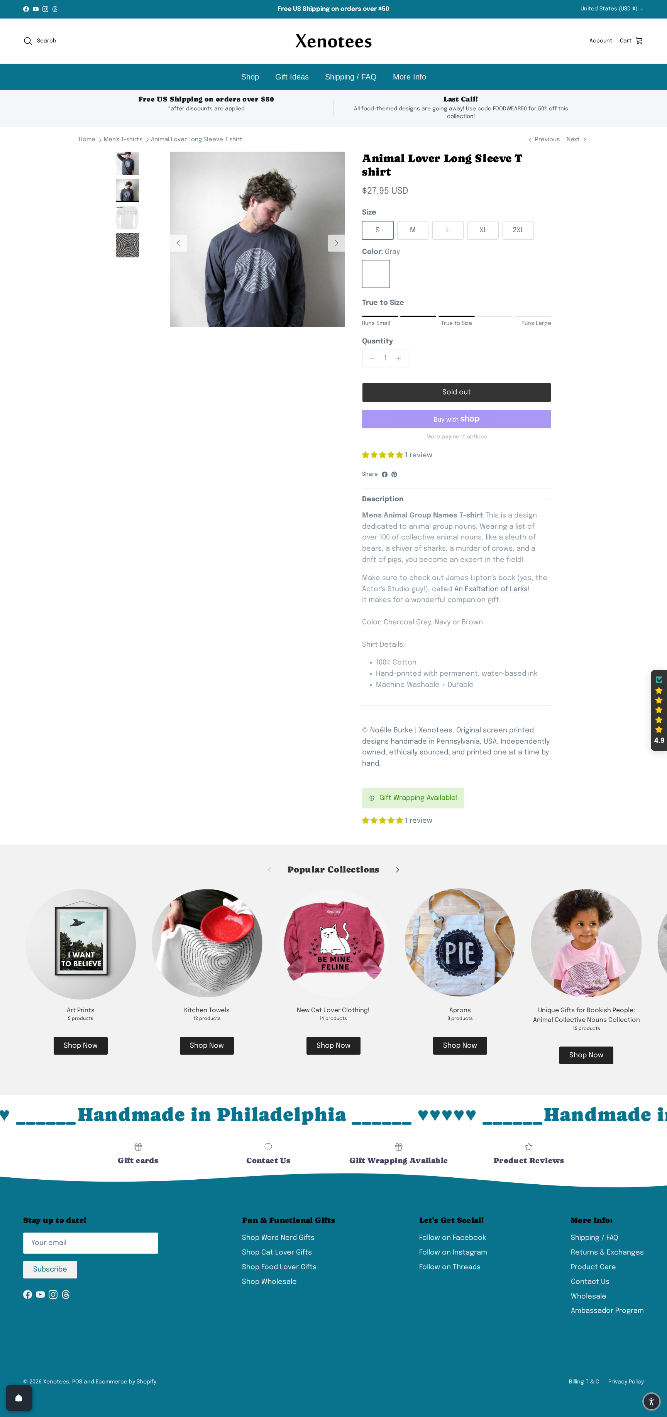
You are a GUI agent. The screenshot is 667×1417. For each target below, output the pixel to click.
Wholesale (588, 1296)
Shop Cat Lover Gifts (277, 1252)
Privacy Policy (626, 1382)
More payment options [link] (457, 437)
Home (87, 140)
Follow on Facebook (452, 1237)
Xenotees (56, 1382)
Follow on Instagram (453, 1252)
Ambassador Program (607, 1310)
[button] (659, 710)
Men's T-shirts (123, 140)
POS (77, 1382)
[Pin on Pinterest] (394, 474)
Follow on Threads (450, 1267)
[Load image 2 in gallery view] (257, 239)
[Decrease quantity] (369, 358)
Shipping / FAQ (351, 77)
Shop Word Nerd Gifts (278, 1237)
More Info (409, 77)
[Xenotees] (333, 41)
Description (383, 499)
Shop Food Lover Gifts (279, 1267)
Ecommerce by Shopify (126, 1382)
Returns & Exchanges (607, 1252)
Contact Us (590, 1281)
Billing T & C (584, 1382)
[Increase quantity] (401, 358)
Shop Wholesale (269, 1281)
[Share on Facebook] (385, 474)
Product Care (593, 1267)
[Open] (19, 1398)
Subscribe (50, 1269)
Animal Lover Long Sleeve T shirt (196, 140)
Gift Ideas (292, 77)
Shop (250, 77)
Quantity (377, 341)
